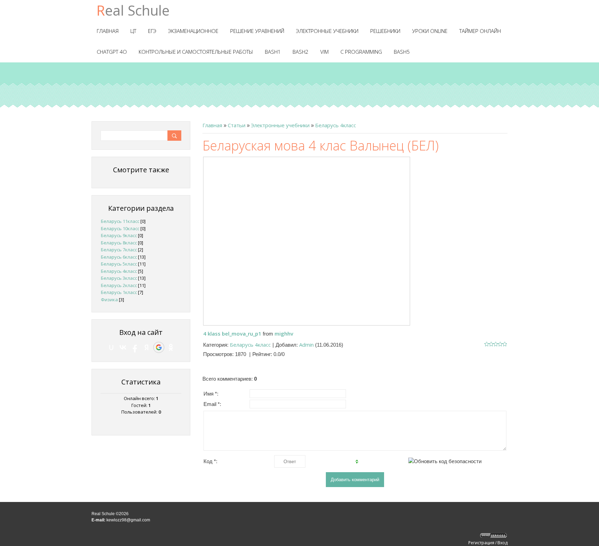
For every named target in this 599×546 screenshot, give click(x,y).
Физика (109, 299)
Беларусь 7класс (119, 249)
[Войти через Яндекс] (146, 347)
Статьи (236, 125)
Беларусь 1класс (119, 292)
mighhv (284, 333)
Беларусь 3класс (119, 278)
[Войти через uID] (111, 347)
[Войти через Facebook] (135, 347)
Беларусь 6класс (119, 257)
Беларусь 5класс (119, 264)
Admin (306, 344)
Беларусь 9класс (119, 235)
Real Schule (133, 10)
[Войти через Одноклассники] (171, 347)
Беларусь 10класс (120, 228)
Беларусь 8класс (119, 243)
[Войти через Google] (158, 347)
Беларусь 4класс (335, 125)
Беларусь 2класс (119, 285)
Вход (502, 543)
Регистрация (481, 543)
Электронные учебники (280, 125)
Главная (212, 125)
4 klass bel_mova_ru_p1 (232, 333)
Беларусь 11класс (120, 221)
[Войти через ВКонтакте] (123, 347)
